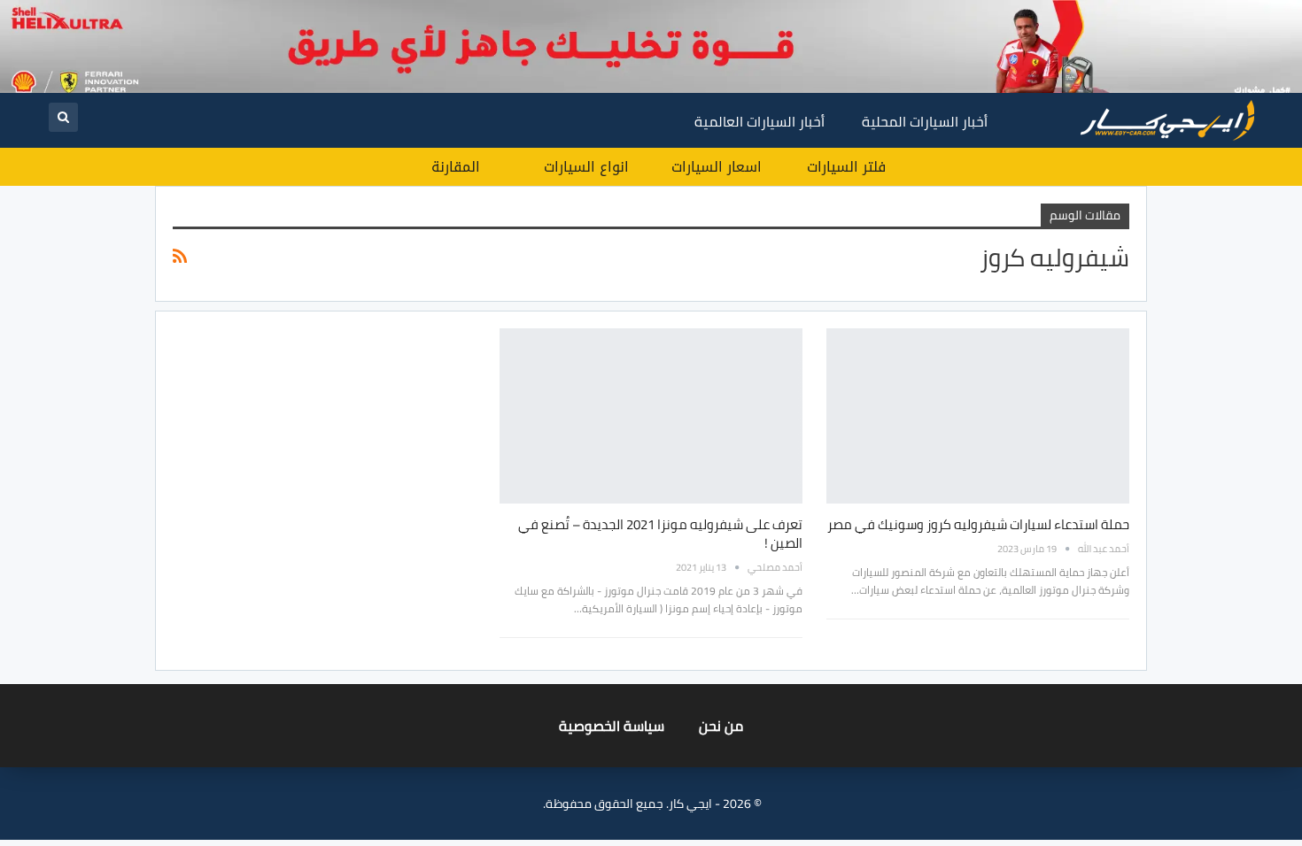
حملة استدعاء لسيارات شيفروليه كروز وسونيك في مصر (978, 524)
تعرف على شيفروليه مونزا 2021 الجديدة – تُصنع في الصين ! (660, 533)
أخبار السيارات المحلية (925, 121)
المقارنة (455, 167)
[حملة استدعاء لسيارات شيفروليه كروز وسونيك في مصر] (977, 416)
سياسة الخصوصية (611, 725)
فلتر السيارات (846, 167)
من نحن (721, 725)
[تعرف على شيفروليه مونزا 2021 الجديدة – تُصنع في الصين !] (651, 416)
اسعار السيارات (716, 167)
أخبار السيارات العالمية (759, 121)
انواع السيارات (586, 167)
